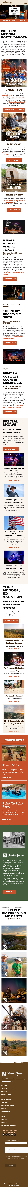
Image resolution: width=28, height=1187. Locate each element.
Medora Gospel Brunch (17, 102)
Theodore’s (7, 154)
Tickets (4, 1088)
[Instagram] (9, 1134)
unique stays (10, 202)
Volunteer (5, 1102)
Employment (6, 1099)
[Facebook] (4, 1134)
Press (3, 1109)
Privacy (4, 1119)
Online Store (6, 1095)
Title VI (4, 1123)
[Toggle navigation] (25, 2)
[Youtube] (12, 1134)
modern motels (19, 200)
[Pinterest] (15, 1134)
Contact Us (5, 1112)
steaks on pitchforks (9, 153)
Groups (4, 1091)
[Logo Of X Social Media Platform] (6, 1134)
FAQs (3, 1116)
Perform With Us (7, 1105)
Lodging (4, 1085)
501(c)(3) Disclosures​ (8, 1126)
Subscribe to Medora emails (12, 1140)
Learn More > (6, 777)
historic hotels (8, 200)
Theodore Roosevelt (16, 97)
